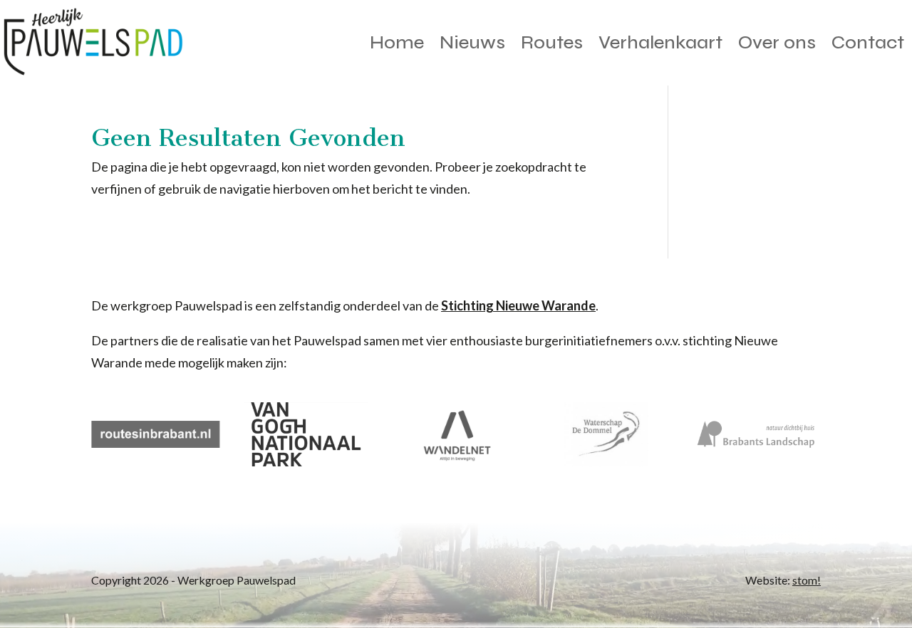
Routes (552, 42)
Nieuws (472, 42)
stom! (806, 580)
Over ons (777, 42)
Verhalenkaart (660, 42)
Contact (867, 42)
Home (397, 42)
